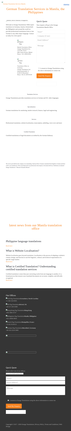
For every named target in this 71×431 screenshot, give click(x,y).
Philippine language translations (23, 241)
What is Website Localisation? (22, 250)
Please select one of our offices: (15, 371)
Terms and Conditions (51, 424)
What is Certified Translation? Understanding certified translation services (31, 268)
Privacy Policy (39, 424)
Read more (9, 246)
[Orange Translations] (13, 4)
